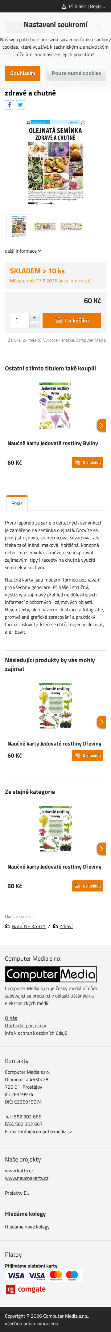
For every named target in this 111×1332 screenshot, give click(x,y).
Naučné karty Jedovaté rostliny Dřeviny (54, 743)
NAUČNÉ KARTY (29, 926)
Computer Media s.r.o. (65, 1316)
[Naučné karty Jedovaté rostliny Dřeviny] (55, 707)
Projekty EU (17, 1193)
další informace (21, 250)
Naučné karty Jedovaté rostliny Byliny (52, 443)
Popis (17, 503)
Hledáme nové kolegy (27, 1226)
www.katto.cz (19, 1170)
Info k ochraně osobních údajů (36, 1033)
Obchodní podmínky (25, 1025)
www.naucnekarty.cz (26, 1178)
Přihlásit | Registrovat (90, 6)
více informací (74, 280)
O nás (11, 1018)
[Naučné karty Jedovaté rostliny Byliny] (55, 407)
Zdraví (66, 926)
